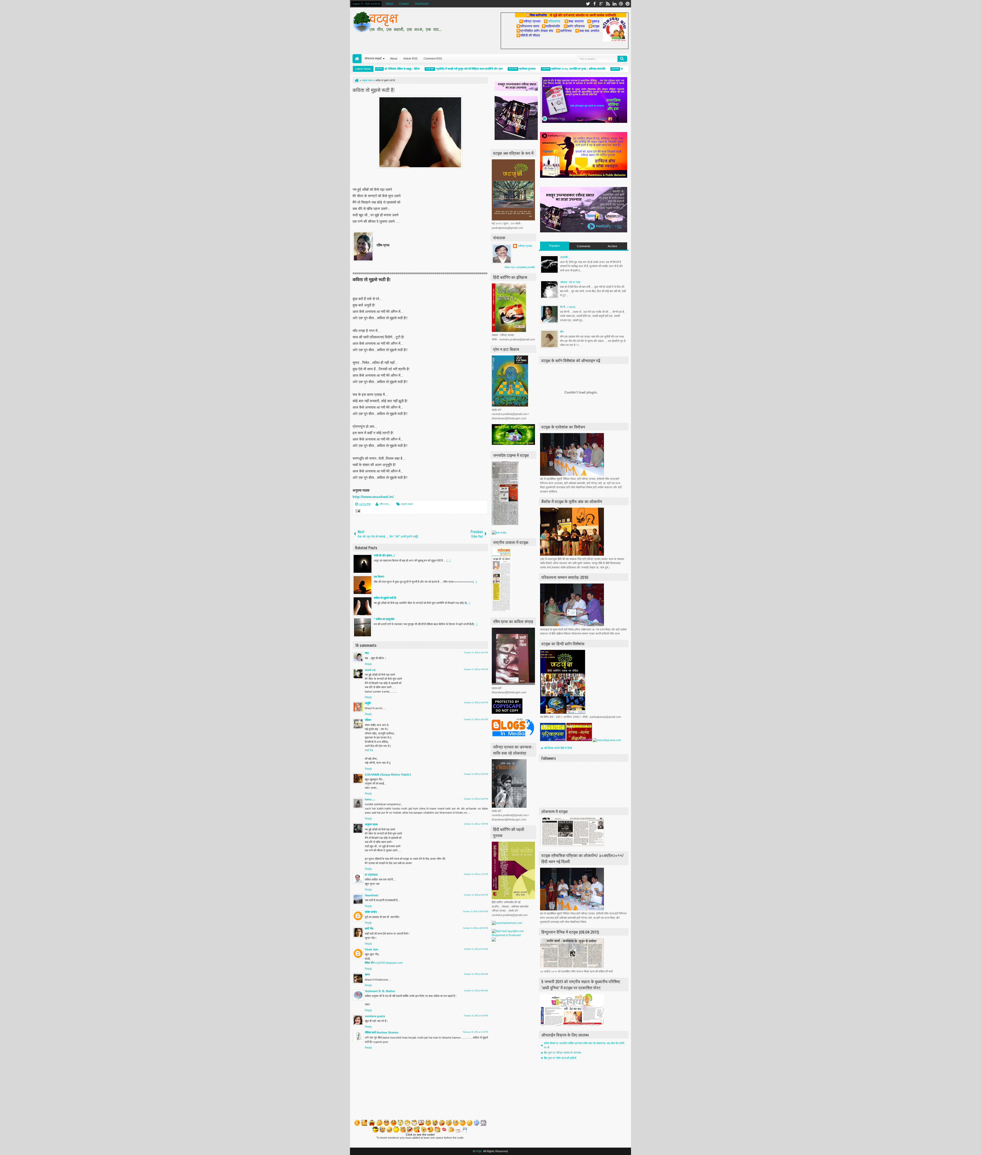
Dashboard (422, 3)
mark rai (370, 669)
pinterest (627, 3)
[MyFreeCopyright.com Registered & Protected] (513, 935)
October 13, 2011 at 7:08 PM (476, 824)
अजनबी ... (565, 257)
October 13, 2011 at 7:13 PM (476, 874)
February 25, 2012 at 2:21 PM (475, 1032)
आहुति (368, 703)
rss (607, 3)
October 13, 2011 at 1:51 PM (476, 652)
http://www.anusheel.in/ (373, 497)
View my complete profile (519, 267)
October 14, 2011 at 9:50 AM (476, 991)
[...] (448, 560)
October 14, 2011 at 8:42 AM (476, 949)
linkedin (614, 3)
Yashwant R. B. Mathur (380, 991)
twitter (588, 3)
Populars (554, 245)
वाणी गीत (369, 928)
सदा (367, 652)
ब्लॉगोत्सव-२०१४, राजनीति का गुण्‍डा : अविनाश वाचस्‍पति (548, 68)
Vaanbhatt (371, 895)
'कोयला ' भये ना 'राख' (570, 282)
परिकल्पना (552, 21)
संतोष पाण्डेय (371, 911)
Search (622, 59)
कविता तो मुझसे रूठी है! (373, 89)
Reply (368, 663)
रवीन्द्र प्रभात (525, 245)
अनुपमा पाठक (407, 504)
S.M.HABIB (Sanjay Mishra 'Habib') (388, 774)
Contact (404, 3)
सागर (367, 974)
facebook (594, 3)
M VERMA (371, 874)
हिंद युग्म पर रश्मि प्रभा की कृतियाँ (560, 1057)
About (389, 3)
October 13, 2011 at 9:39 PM (476, 895)
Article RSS (410, 58)
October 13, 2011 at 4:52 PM (476, 719)
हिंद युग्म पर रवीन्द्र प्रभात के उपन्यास (562, 1052)
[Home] (356, 80)
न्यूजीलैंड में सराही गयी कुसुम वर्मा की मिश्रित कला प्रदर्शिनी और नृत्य (439, 68)
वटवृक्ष (479, 1151)
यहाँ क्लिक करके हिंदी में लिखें (558, 747)
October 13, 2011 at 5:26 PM (476, 774)
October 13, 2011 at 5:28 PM (476, 799)
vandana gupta (375, 1016)
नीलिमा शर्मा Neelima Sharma (381, 1032)
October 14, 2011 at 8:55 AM (476, 974)
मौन (562, 331)
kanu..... (370, 799)
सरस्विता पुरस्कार (497, 68)
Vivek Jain (371, 949)
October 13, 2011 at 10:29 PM (475, 911)
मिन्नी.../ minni (567, 306)
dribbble (621, 3)
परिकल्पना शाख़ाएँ (373, 58)
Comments (583, 246)
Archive (612, 246)
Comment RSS (433, 58)
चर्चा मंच (369, 750)
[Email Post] (357, 511)
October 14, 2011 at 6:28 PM (476, 1016)
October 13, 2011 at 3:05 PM (476, 669)
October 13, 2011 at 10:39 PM (475, 928)
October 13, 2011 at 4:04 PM (476, 702)
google (601, 3)
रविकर (368, 719)
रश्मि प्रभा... (385, 504)
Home (357, 58)
